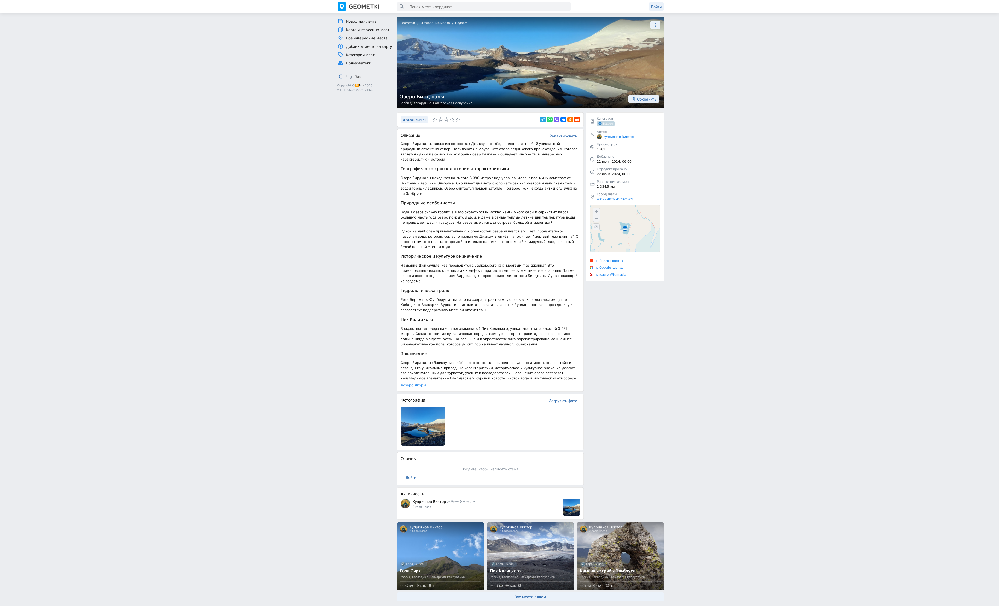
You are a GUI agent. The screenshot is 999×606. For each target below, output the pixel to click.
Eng (349, 76)
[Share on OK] (570, 119)
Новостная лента (361, 21)
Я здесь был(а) (414, 120)
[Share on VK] (563, 119)
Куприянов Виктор (429, 501)
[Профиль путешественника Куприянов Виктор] (405, 503)
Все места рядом (530, 597)
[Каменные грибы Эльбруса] (620, 556)
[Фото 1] (571, 507)
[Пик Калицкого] (530, 556)
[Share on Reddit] (577, 119)
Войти (656, 6)
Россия (405, 103)
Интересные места (435, 23)
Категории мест (360, 54)
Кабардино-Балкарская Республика (442, 103)
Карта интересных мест (368, 29)
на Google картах (609, 267)
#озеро (407, 385)
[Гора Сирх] (440, 556)
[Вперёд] (655, 556)
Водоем (461, 23)
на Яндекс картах (609, 261)
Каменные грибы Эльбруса (607, 570)
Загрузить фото (563, 400)
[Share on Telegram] (543, 119)
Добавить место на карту (369, 46)
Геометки (408, 23)
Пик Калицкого (505, 570)
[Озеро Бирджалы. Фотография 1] (423, 426)
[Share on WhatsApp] (550, 119)
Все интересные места (367, 38)
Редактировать (563, 136)
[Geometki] (367, 6)
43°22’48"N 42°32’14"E (615, 199)
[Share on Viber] (556, 119)
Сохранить (646, 99)
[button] (654, 25)
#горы (420, 385)
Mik (361, 85)
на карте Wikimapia (610, 274)
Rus (357, 76)
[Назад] (405, 556)
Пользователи (358, 63)
